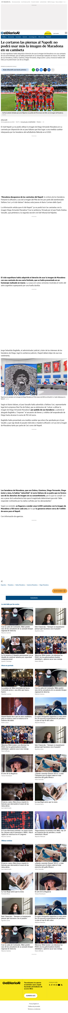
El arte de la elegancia (9, 773)
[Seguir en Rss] (61, 985)
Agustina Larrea (39, 631)
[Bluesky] (41, 69)
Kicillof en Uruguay (51, 1)
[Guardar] (52, 69)
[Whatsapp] (33, 69)
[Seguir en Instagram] (56, 985)
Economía (11, 37)
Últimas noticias (6, 841)
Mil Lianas (41, 37)
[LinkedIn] (49, 69)
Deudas (64, 1)
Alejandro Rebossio (40, 722)
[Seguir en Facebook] (51, 985)
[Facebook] (37, 69)
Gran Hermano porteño (25, 1)
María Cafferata (39, 661)
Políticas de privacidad (34, 1006)
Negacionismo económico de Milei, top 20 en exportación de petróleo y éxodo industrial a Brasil (50, 832)
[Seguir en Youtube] (59, 985)
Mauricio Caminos (6, 633)
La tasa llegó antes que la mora (46, 802)
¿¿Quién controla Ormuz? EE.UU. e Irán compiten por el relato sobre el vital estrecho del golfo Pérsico (49, 775)
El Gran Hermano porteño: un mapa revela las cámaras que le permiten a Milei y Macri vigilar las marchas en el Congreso (17, 832)
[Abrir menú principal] (66, 33)
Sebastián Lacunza (6, 694)
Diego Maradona (44, 585)
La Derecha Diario (43, 1)
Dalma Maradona (20, 585)
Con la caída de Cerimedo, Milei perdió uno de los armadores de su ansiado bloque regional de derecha (17, 629)
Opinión (25, 37)
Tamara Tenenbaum (6, 775)
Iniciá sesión (56, 33)
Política (4, 37)
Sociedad (18, 37)
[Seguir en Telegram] (54, 985)
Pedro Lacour (5, 722)
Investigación (33, 37)
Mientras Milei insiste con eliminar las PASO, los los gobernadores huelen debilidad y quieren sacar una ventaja (49, 657)
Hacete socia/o (48, 33)
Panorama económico (16, 1)
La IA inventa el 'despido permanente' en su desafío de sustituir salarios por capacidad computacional (17, 657)
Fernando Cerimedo (35, 1)
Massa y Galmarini (59, 1)
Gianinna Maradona (32, 585)
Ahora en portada (7, 665)
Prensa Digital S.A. (34, 1003)
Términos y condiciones (34, 1009)
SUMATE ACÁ (30, 996)
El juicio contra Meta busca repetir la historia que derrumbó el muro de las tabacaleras (15, 804)
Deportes (3, 585)
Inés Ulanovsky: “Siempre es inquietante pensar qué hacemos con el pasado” (49, 628)
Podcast (48, 37)
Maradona (10, 585)
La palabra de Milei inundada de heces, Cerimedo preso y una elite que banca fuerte (15, 690)
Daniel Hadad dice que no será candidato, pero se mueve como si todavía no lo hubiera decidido (16, 718)
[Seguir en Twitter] (49, 985)
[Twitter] (45, 69)
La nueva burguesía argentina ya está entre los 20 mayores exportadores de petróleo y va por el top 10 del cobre (50, 718)
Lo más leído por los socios (10, 604)
